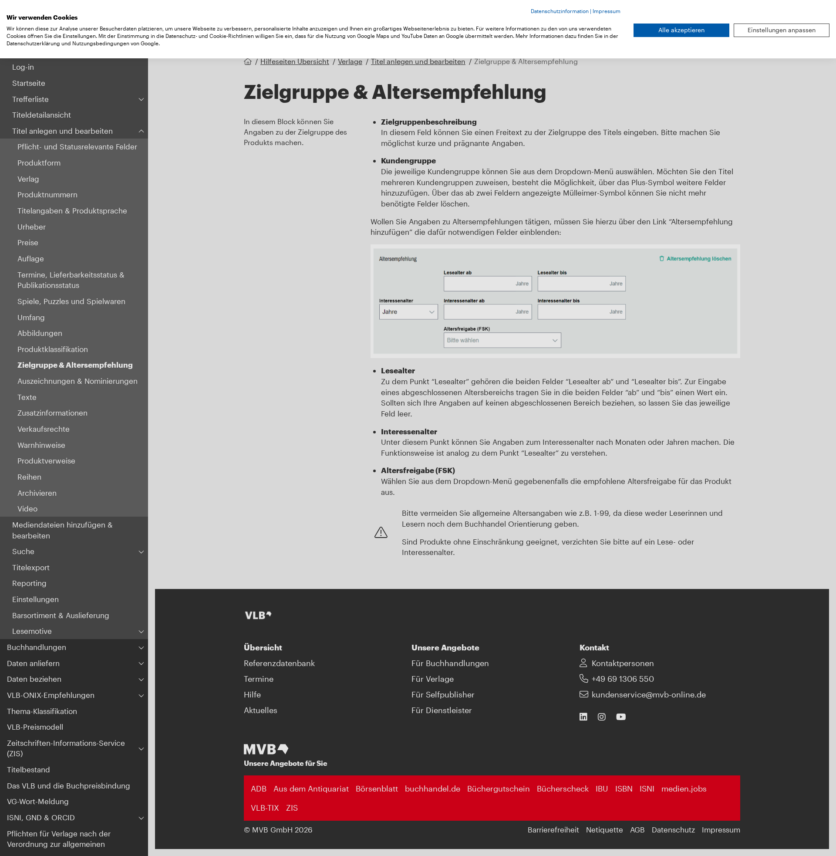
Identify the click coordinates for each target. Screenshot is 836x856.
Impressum (606, 11)
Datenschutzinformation (560, 11)
